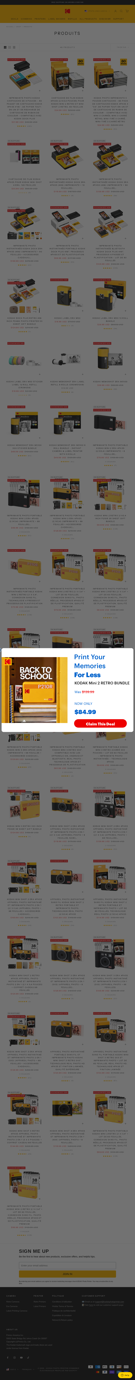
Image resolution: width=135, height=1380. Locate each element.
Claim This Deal (100, 723)
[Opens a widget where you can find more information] (125, 1375)
